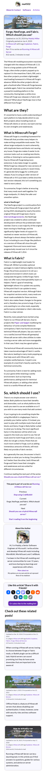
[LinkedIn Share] (21, 597)
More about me (23, 570)
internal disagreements (14, 217)
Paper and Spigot (21, 322)
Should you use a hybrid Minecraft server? (22, 477)
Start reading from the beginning (23, 519)
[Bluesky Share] (18, 592)
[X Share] (13, 592)
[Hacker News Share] (33, 592)
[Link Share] (30, 597)
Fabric (35, 44)
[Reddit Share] (38, 592)
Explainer (28, 44)
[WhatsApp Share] (25, 597)
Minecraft (12, 44)
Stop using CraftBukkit (23, 494)
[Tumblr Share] (16, 597)
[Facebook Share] (8, 592)
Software (27, 10)
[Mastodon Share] (23, 592)
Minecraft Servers (21, 641)
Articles (36, 10)
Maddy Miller (34, 38)
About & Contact (13, 10)
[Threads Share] (28, 592)
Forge (8, 47)
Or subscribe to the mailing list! (23, 603)
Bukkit (28, 639)
